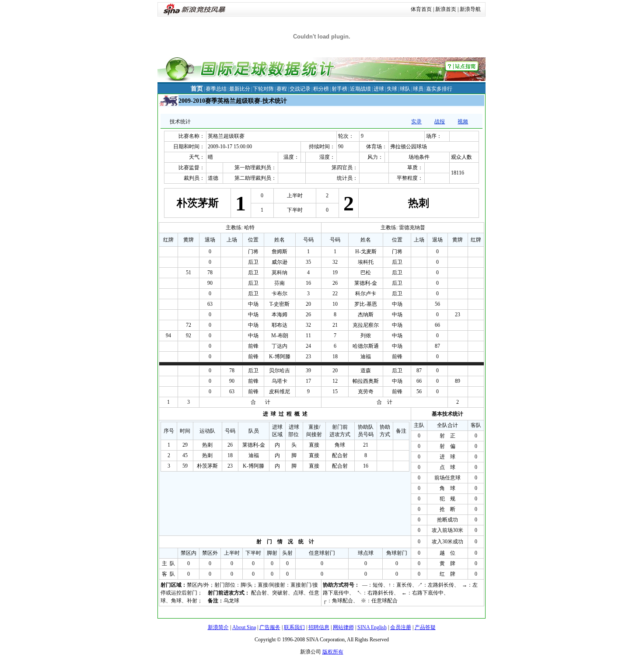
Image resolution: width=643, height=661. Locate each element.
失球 (392, 89)
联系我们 (294, 627)
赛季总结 (216, 89)
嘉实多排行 (439, 89)
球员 (418, 89)
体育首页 (421, 9)
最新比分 (239, 89)
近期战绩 (360, 89)
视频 (463, 122)
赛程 (281, 89)
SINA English (372, 627)
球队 (405, 89)
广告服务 (269, 627)
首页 (197, 88)
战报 (439, 122)
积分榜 (321, 89)
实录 (416, 122)
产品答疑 (425, 627)
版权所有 (332, 652)
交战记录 (300, 89)
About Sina (244, 627)
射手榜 (339, 89)
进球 (379, 89)
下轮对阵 (263, 89)
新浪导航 (470, 9)
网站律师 (343, 627)
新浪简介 (218, 627)
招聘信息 (318, 627)
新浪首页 (445, 9)
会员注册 (400, 627)
